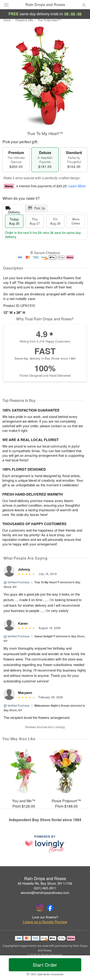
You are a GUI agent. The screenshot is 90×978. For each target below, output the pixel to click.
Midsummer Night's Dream (52, 705)
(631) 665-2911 (45, 888)
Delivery (14, 211)
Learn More (77, 186)
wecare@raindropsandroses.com (45, 892)
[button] (80, 967)
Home (7, 20)
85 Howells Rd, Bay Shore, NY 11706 (45, 883)
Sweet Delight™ (44, 636)
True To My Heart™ (46, 582)
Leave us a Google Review (45, 921)
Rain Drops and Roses (45, 4)
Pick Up (39, 208)
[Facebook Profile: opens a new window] (50, 908)
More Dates (76, 221)
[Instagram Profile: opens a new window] (40, 908)
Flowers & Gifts (24, 20)
